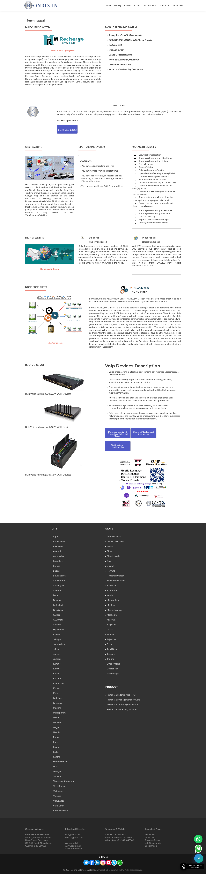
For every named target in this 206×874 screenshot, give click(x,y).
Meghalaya (112, 614)
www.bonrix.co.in (73, 848)
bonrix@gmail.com (74, 837)
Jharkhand (112, 585)
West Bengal (113, 673)
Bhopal (56, 570)
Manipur (111, 605)
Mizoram (111, 619)
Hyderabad (58, 629)
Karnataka (112, 590)
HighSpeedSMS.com (49, 268)
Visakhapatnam (60, 810)
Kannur (56, 668)
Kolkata (57, 678)
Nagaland (111, 624)
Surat (55, 766)
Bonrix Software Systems (83, 869)
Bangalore (58, 561)
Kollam (56, 688)
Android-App (150, 5)
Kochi (56, 673)
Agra (55, 536)
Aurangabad (59, 556)
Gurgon (57, 614)
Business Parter (152, 840)
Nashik (56, 732)
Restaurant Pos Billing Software (122, 709)
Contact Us (177, 5)
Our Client (150, 837)
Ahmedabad (59, 541)
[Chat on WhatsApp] (198, 839)
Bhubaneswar (59, 575)
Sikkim (110, 644)
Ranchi (56, 756)
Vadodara (58, 791)
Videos (127, 5)
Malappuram (59, 712)
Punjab (110, 634)
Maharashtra (113, 600)
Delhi (55, 595)
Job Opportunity (153, 843)
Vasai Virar (58, 805)
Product (137, 5)
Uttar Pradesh (114, 663)
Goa (109, 561)
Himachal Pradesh (115, 575)
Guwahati (58, 619)
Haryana (111, 570)
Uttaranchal (112, 668)
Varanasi (57, 795)
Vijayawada (58, 800)
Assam (110, 546)
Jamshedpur (59, 644)
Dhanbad (57, 600)
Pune (55, 742)
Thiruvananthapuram (63, 781)
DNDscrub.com (55, 342)
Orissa (110, 629)
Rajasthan (111, 639)
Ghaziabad (58, 609)
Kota (55, 693)
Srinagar (57, 771)
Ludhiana (57, 698)
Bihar (109, 551)
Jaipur (56, 649)
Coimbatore (59, 580)
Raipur (56, 747)
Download (150, 834)
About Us (164, 5)
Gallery (117, 5)
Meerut (56, 717)
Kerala (110, 595)
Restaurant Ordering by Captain (122, 704)
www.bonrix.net (73, 845)
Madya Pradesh (114, 609)
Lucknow (57, 702)
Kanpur (56, 663)
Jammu (56, 654)
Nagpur (56, 727)
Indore (56, 634)
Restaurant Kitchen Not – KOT (121, 694)
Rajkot (56, 751)
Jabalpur (57, 639)
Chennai (57, 590)
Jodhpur (57, 658)
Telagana (111, 654)
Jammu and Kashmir (116, 580)
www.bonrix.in (72, 843)
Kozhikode (58, 683)
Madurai (57, 707)
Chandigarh (58, 585)
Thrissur (57, 776)
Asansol (57, 551)
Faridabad (58, 605)
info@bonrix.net (73, 834)
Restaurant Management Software (123, 699)
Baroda (56, 565)
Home (108, 5)
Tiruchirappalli (60, 786)
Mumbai (57, 722)
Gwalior (57, 624)
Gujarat (110, 565)
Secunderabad (60, 761)
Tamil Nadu (112, 649)
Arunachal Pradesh (116, 541)
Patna (56, 737)
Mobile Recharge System (63, 50)
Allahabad (58, 546)
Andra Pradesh (114, 536)
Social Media (151, 845)
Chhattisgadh (113, 556)
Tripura (110, 658)
